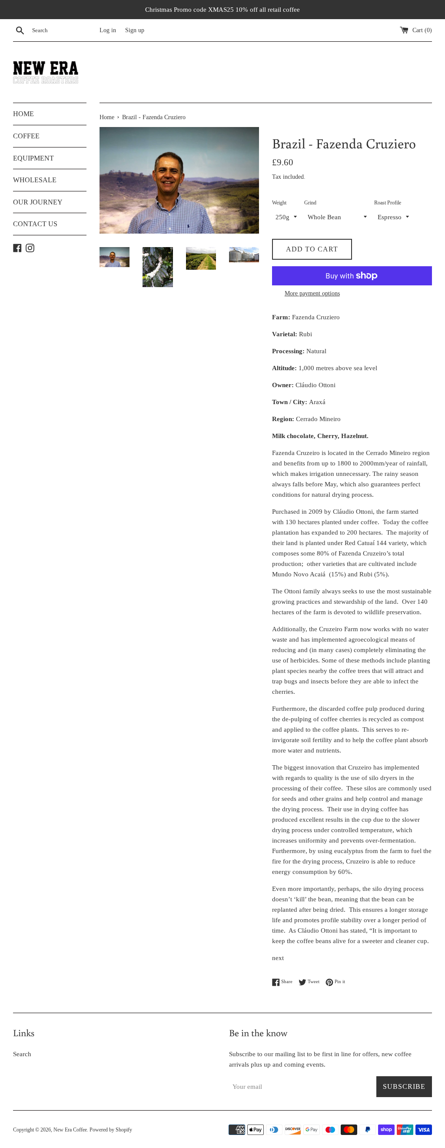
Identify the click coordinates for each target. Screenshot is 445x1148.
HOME (23, 113)
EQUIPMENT (33, 158)
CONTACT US (35, 224)
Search (22, 1054)
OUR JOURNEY (38, 202)
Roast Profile (387, 203)
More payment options (312, 293)
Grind (310, 203)
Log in (108, 30)
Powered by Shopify (111, 1130)
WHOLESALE (34, 180)
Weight (279, 203)
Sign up (134, 30)
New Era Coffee (70, 1130)
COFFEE (26, 136)
